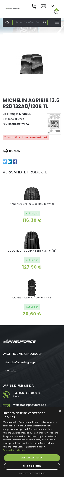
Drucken (14, 151)
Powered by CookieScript (32, 473)
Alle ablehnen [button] (32, 466)
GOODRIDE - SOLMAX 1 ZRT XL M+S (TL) (32, 250)
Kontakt (11, 370)
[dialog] (32, 442)
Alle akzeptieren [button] (31, 457)
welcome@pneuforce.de (29, 405)
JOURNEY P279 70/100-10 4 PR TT (32, 297)
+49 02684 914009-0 (26, 393)
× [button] (60, 411)
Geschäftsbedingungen (21, 362)
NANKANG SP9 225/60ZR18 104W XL (32, 204)
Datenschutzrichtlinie (14, 450)
